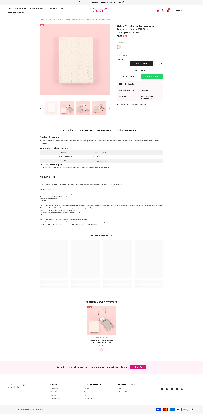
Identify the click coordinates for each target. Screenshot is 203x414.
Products (49, 20)
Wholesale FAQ (104, 130)
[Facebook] (157, 389)
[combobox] (185, 10)
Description (67, 130)
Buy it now (140, 70)
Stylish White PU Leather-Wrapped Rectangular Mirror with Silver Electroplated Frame (101, 341)
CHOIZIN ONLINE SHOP (101, 338)
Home (42, 20)
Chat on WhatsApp (152, 76)
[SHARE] (161, 63)
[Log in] (163, 10)
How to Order (85, 130)
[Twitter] (182, 389)
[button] (40, 107)
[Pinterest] (167, 389)
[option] (75, 59)
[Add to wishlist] (157, 63)
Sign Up (138, 367)
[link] (54, 283)
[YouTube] (177, 389)
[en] (158, 10)
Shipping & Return (127, 130)
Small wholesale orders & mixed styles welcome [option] (101, 2)
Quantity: (120, 59)
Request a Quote (128, 76)
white (101, 350)
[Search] (173, 10)
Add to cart (141, 64)
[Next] (124, 2)
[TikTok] (172, 389)
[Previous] (79, 2)
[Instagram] (162, 389)
